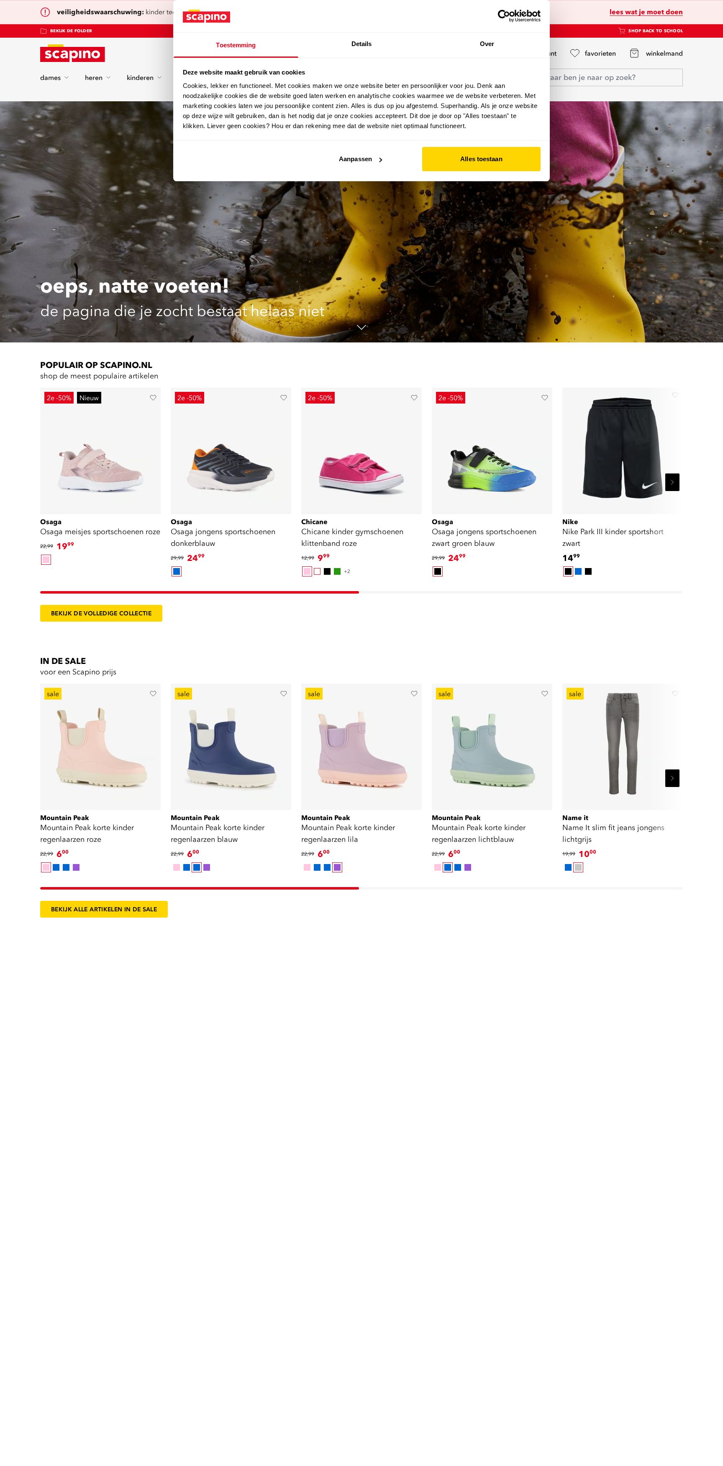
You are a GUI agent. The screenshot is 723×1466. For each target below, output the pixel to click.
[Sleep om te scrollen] (199, 592)
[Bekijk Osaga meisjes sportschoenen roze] (100, 448)
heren (94, 77)
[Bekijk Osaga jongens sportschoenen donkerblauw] (231, 448)
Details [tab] (361, 43)
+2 (347, 571)
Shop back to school (655, 30)
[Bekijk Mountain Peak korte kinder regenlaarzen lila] (361, 744)
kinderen (140, 77)
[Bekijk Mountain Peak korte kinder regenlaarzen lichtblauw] (492, 744)
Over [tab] (487, 43)
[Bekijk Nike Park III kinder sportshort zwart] (623, 448)
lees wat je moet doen (646, 12)
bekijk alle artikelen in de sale (104, 909)
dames (50, 77)
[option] (46, 559)
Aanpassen (355, 158)
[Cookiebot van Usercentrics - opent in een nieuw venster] (504, 16)
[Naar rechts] (672, 482)
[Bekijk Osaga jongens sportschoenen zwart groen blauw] (492, 448)
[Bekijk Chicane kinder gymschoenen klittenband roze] (361, 448)
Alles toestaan (481, 158)
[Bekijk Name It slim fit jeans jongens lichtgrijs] (623, 744)
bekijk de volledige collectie (101, 613)
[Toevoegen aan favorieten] (153, 397)
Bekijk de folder (71, 30)
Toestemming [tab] (236, 45)
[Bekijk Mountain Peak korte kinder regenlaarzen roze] (100, 744)
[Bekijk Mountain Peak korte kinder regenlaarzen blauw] (231, 744)
